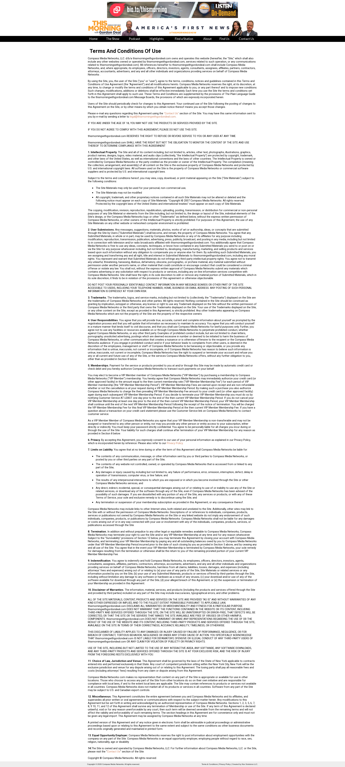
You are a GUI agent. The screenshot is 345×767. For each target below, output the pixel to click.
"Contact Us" (171, 113)
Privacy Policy (175, 443)
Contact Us (113, 751)
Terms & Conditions (210, 764)
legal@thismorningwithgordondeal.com (153, 116)
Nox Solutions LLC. (250, 764)
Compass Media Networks (113, 764)
